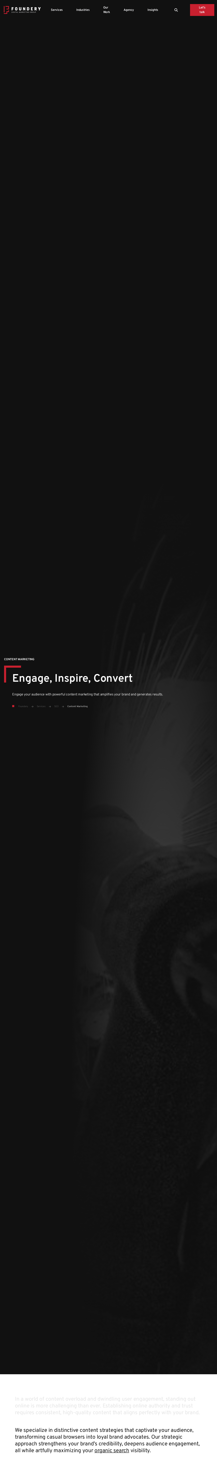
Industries (83, 10)
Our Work (106, 10)
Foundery (23, 706)
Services (57, 10)
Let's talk (202, 10)
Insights (152, 10)
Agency (129, 10)
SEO (56, 706)
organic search (111, 1450)
